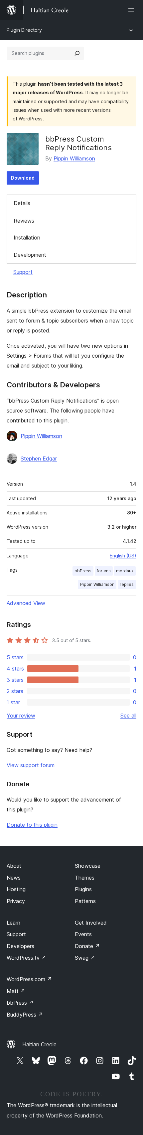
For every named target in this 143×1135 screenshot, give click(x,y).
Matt (16, 991)
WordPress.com (29, 979)
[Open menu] (132, 10)
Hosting (16, 889)
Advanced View (26, 603)
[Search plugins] (77, 53)
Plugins (83, 889)
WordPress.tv (26, 957)
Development (30, 254)
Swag (85, 957)
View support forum (31, 765)
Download (23, 178)
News (14, 877)
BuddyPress (25, 1014)
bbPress (82, 570)
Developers (20, 946)
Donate (87, 946)
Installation (27, 237)
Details (22, 203)
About (14, 865)
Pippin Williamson (74, 158)
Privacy (16, 901)
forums (104, 570)
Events (83, 934)
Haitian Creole (39, 1044)
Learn (13, 922)
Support (23, 272)
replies (127, 584)
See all (128, 715)
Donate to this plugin (32, 824)
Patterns (85, 901)
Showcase (87, 865)
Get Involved (91, 922)
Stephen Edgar (39, 458)
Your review (21, 715)
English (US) (123, 555)
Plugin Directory (24, 30)
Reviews (24, 220)
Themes (84, 877)
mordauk (125, 570)
